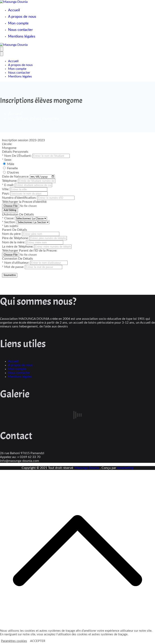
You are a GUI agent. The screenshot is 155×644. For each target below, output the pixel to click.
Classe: (8, 218)
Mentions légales (21, 36)
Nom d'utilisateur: (16, 262)
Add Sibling (10, 210)
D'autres (13, 172)
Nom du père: (12, 233)
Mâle (10, 164)
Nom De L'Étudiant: (17, 155)
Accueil (14, 10)
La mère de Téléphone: (18, 246)
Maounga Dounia (87, 467)
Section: (9, 222)
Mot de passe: (13, 267)
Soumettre (10, 275)
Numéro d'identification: (19, 197)
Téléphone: (10, 180)
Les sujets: (10, 226)
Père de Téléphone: (15, 238)
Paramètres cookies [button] (14, 641)
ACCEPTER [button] (37, 641)
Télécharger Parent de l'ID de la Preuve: (29, 250)
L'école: (7, 144)
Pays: (6, 193)
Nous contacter (20, 30)
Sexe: (7, 159)
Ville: (6, 189)
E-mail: (8, 185)
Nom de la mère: (14, 242)
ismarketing (125, 467)
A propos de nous (22, 17)
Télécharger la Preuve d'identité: (24, 201)
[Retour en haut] (77, 627)
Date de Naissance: (16, 176)
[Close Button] (1, 53)
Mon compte (18, 23)
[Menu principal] (1, 49)
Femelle (12, 168)
